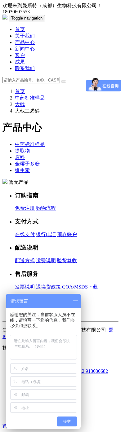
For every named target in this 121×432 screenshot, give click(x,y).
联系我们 (25, 68)
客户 (20, 55)
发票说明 (25, 286)
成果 (20, 61)
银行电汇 (46, 234)
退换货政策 (48, 286)
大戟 (20, 104)
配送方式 (25, 260)
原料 (20, 157)
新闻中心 (25, 48)
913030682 (97, 371)
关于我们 (25, 35)
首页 (20, 29)
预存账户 (67, 234)
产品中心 (25, 42)
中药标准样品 (30, 97)
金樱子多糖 (27, 163)
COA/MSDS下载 (80, 286)
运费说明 (46, 260)
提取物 (22, 150)
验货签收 (67, 260)
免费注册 (25, 208)
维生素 (22, 170)
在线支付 (25, 234)
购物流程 (46, 208)
